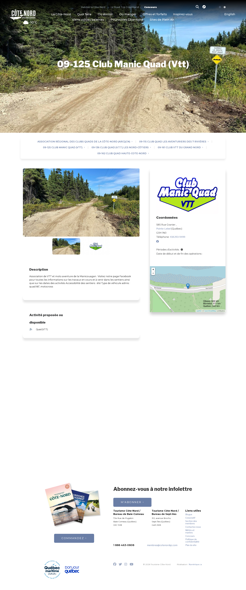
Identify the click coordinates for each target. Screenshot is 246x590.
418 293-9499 (177, 236)
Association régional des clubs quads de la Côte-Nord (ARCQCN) (83, 141)
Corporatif (190, 518)
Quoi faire (84, 14)
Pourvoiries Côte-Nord (127, 19)
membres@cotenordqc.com (162, 545)
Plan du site (190, 545)
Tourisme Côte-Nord (22, 14)
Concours (150, 7)
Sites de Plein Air (162, 19)
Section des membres (191, 522)
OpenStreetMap (210, 311)
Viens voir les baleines (88, 19)
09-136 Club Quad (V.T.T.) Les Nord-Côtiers (120, 147)
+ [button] (153, 269)
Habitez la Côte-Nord (93, 7)
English (229, 14)
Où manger (127, 14)
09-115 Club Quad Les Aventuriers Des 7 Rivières (172, 141)
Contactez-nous (193, 527)
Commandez (73, 538)
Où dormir (105, 14)
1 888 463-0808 (123, 545)
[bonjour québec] (72, 570)
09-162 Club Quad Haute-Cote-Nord (121, 153)
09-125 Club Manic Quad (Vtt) (62, 147)
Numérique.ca (195, 564)
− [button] (153, 273)
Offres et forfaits (155, 14)
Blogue (188, 514)
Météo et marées (189, 531)
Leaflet (198, 311)
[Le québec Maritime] (52, 570)
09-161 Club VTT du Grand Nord (179, 147)
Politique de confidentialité (192, 540)
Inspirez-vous (182, 14)
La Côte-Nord (61, 14)
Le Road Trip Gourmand (125, 7)
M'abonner (131, 502)
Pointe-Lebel (163, 228)
